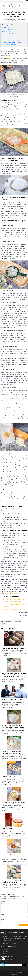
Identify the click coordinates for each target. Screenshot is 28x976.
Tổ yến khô (8, 621)
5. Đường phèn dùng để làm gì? (11, 40)
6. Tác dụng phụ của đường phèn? (11, 42)
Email (2, 919)
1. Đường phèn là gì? (8, 27)
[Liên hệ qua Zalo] (3, 959)
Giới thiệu (5, 951)
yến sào (4, 623)
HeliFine (9, 58)
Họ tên (2, 914)
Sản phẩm (5, 953)
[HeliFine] (2, 2)
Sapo (17, 974)
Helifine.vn (14, 593)
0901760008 (7, 940)
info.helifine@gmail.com (10, 943)
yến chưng (18, 621)
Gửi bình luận (23, 925)
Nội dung (3, 901)
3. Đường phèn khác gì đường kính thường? (14, 34)
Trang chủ (5, 949)
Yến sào (6, 593)
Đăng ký (24, 964)
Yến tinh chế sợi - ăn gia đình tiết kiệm (14, 609)
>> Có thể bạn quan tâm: (9, 44)
